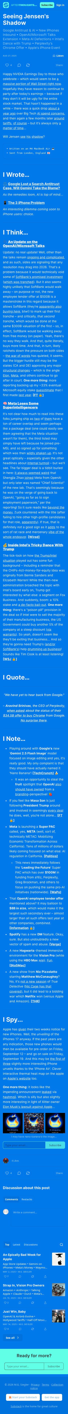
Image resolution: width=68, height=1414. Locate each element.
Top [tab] (7, 1244)
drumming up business (44, 649)
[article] (34, 1266)
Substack (16, 1406)
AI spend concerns (50, 113)
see (23, 136)
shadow (37, 136)
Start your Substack (24, 1397)
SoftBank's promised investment (39, 277)
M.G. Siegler (25, 1272)
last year (25, 395)
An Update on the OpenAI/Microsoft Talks (24, 244)
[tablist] (18, 1199)
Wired (33, 537)
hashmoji (9, 1097)
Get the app (52, 1397)
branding (21, 794)
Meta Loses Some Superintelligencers (21, 405)
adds (51, 527)
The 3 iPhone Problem (26, 203)
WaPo (55, 892)
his (28, 136)
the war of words (17, 356)
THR (35, 1001)
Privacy (35, 1384)
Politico (51, 856)
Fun (49, 960)
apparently (47, 306)
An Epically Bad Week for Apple (22, 1257)
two (37, 419)
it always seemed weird (32, 473)
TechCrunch (43, 773)
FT (36, 395)
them (48, 419)
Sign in (60, 5)
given (22, 1029)
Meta (14, 375)
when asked (16, 710)
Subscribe (47, 5)
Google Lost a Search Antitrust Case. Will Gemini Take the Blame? (31, 186)
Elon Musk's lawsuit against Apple (27, 1107)
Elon (6, 375)
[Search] (61, 1244)
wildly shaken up (39, 453)
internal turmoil (38, 463)
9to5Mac (17, 965)
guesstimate (45, 390)
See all (10, 1337)
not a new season (33, 981)
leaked (46, 1092)
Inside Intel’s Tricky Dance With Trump (33, 547)
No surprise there (34, 720)
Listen (60, 55)
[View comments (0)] (19, 65)
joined (29, 478)
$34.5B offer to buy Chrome (24, 715)
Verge (55, 944)
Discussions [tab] (31, 1244)
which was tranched (18, 282)
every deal (55, 810)
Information (20, 928)
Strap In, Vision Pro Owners (23, 1285)
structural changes (16, 370)
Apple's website (19, 1078)
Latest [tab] (16, 1244)
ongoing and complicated (45, 257)
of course (20, 123)
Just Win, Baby (14, 1311)
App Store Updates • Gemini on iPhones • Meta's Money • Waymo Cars (24, 1265)
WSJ (7, 659)
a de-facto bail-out (32, 605)
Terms (45, 1384)
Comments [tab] (11, 1199)
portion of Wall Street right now (38, 84)
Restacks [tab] (27, 1199)
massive (9, 84)
